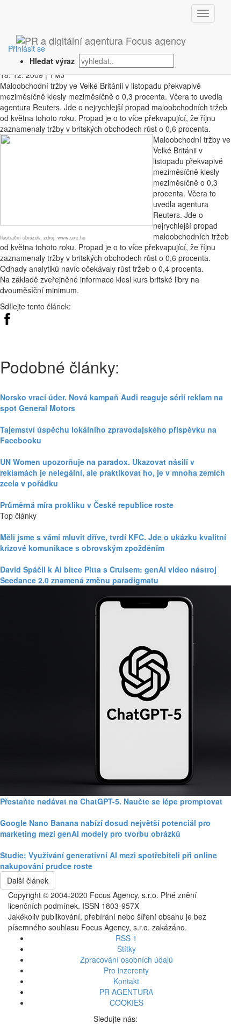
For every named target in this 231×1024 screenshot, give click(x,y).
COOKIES (126, 1002)
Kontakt (126, 981)
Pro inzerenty (126, 970)
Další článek (27, 880)
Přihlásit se (26, 48)
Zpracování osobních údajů (126, 959)
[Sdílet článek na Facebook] (7, 317)
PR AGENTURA (126, 991)
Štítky (126, 948)
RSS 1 (126, 938)
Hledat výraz (53, 60)
